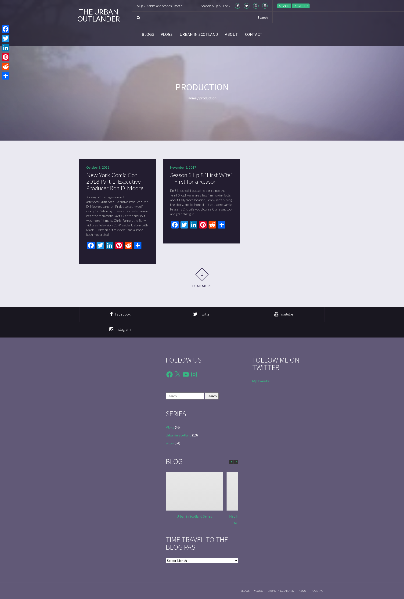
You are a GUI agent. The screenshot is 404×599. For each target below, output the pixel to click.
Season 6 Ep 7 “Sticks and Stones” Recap (137, 6)
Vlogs (167, 34)
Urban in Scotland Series (194, 516)
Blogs (148, 34)
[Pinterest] (5, 57)
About (231, 34)
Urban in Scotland (199, 34)
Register (301, 6)
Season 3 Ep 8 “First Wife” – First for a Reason (201, 178)
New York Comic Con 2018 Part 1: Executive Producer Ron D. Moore (115, 181)
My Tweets (260, 381)
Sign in (284, 6)
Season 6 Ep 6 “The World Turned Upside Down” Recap (223, 6)
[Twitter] (5, 38)
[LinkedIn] (5, 47)
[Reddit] (5, 66)
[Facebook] (5, 29)
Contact (253, 34)
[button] (236, 462)
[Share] (5, 75)
